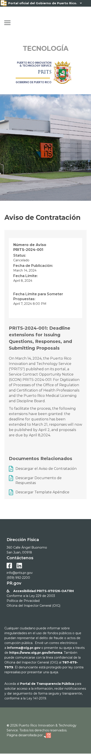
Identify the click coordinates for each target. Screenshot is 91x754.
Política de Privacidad (23, 601)
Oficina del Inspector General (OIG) (33, 606)
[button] (7, 23)
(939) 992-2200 (18, 578)
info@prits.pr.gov (20, 573)
